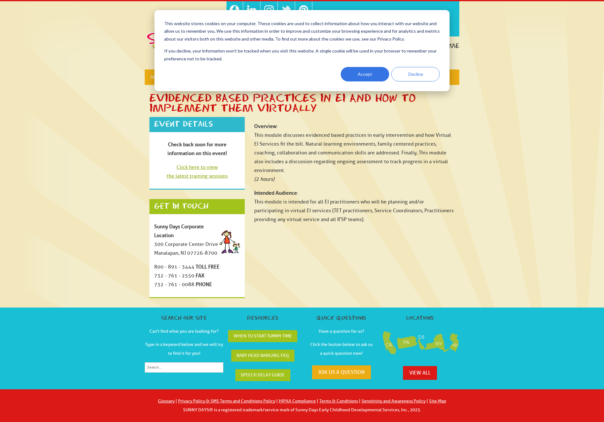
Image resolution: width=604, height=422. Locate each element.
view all (420, 373)
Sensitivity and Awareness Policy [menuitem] (393, 401)
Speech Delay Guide (263, 375)
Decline (415, 74)
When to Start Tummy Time (263, 336)
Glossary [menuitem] (166, 401)
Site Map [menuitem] (437, 401)
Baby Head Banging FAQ (263, 355)
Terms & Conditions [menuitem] (338, 401)
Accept (365, 74)
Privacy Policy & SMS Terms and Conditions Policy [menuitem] (226, 401)
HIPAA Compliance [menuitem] (297, 401)
